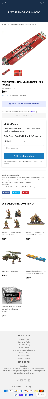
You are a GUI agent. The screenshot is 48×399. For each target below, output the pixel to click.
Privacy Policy (24, 347)
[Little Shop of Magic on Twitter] (18, 381)
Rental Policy (24, 353)
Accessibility (24, 339)
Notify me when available (24, 156)
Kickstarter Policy (24, 342)
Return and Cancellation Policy (24, 350)
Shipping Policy (24, 355)
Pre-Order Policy (24, 345)
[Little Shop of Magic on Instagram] (25, 381)
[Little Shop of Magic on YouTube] (29, 381)
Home (4, 24)
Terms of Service (24, 358)
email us (26, 368)
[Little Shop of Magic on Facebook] (21, 381)
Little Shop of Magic (24, 12)
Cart (44, 3)
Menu (6, 3)
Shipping (5, 95)
